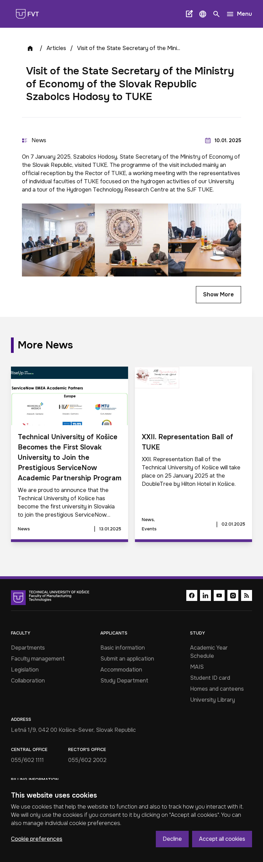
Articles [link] (56, 48)
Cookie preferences (36, 838)
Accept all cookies (222, 838)
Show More (218, 294)
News (39, 140)
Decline (172, 838)
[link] (30, 14)
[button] (203, 14)
